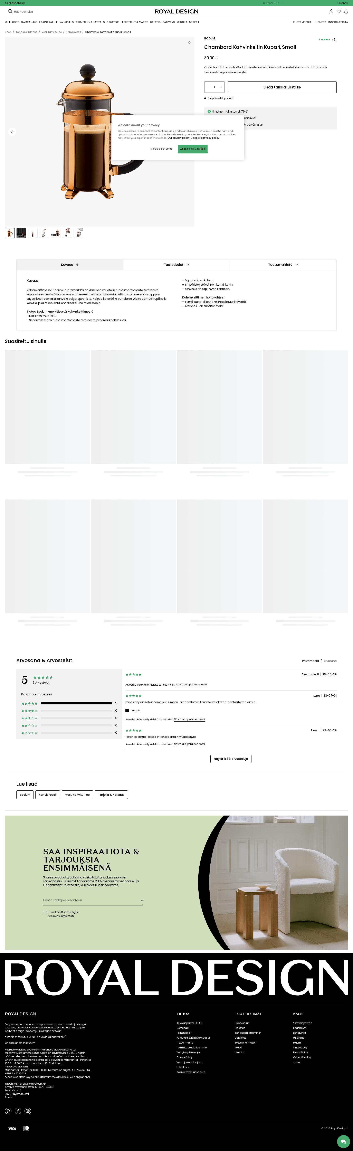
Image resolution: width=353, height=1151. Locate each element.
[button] (342, 3)
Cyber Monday (302, 1057)
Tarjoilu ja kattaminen (248, 1033)
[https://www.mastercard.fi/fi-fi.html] (25, 1128)
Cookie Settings (162, 148)
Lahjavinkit (299, 1033)
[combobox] (342, 3)
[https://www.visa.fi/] (12, 1128)
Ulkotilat (239, 1052)
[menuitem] (12, 22)
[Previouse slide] (12, 132)
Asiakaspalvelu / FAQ (189, 1023)
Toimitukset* (184, 1033)
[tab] (69, 264)
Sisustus (240, 1028)
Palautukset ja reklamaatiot (193, 1038)
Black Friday (300, 1052)
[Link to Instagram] (28, 1110)
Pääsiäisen (300, 1028)
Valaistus (240, 1038)
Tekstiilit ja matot (245, 1042)
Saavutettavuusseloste (190, 1072)
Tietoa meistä (184, 1042)
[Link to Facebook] (18, 1110)
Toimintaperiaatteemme (191, 1047)
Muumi (297, 1042)
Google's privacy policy (205, 138)
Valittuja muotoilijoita (189, 1062)
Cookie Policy (184, 1057)
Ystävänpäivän (302, 1023)
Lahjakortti (182, 1067)
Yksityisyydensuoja (188, 1052)
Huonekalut (241, 1023)
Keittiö (238, 1047)
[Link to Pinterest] (8, 1110)
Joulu (296, 1062)
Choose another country (20, 1043)
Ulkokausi (299, 1038)
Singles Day (300, 1047)
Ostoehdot (182, 1028)
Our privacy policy (179, 138)
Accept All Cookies (192, 149)
